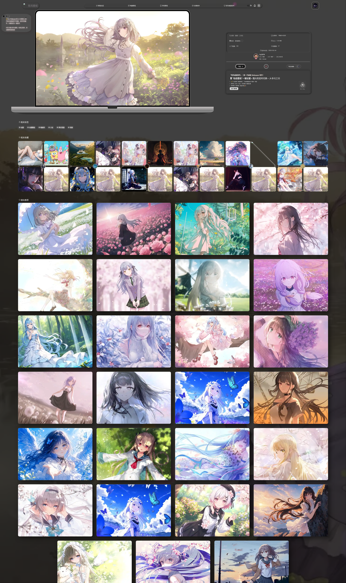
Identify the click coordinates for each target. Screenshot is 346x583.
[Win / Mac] (302, 84)
